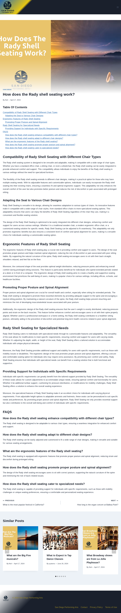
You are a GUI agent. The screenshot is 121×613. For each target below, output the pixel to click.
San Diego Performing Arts (66, 607)
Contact (84, 607)
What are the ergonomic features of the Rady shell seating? (31, 141)
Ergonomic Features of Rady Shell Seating (21, 119)
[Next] (114, 550)
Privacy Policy (96, 607)
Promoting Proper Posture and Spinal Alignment (26, 122)
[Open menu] (117, 7)
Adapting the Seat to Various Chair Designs (24, 115)
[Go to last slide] (7, 550)
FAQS (5, 132)
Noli (6, 100)
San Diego (7, 89)
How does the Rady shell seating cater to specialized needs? (32, 148)
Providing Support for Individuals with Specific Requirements (32, 128)
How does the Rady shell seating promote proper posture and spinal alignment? (40, 145)
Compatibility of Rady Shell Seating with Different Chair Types (30, 112)
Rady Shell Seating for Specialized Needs (21, 125)
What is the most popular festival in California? (23, 503)
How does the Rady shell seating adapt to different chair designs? (34, 138)
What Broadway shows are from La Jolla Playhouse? (99, 559)
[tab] (55, 576)
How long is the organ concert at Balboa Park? (97, 503)
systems (52, 564)
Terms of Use (111, 607)
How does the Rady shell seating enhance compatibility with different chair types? (41, 135)
